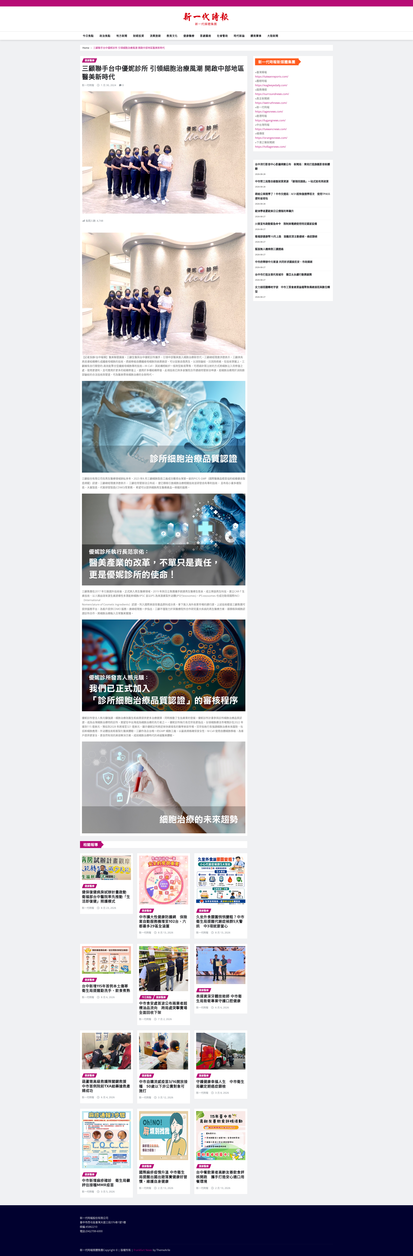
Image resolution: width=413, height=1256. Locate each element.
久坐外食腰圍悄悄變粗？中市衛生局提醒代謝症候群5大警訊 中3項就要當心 (220, 921)
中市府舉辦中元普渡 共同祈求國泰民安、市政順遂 (283, 262)
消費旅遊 (155, 35)
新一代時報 (88, 85)
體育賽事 (256, 35)
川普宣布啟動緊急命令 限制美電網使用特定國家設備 (286, 224)
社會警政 (222, 35)
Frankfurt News (143, 1250)
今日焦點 (88, 35)
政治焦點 (105, 35)
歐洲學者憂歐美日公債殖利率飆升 (274, 211)
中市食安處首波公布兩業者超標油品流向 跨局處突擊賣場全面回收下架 (163, 1008)
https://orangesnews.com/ (271, 138)
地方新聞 (121, 35)
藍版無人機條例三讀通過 (269, 249)
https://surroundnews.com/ (272, 94)
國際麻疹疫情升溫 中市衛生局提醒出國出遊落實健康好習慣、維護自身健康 (163, 1176)
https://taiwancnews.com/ (271, 129)
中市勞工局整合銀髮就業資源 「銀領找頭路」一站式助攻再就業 (292, 181)
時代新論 (239, 35)
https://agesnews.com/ (269, 111)
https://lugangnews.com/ (270, 120)
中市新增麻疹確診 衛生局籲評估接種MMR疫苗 (106, 1182)
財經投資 (138, 35)
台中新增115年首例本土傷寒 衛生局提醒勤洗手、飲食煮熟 (106, 988)
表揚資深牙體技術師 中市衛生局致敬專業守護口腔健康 (219, 998)
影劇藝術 (205, 35)
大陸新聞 (272, 35)
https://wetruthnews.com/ (271, 103)
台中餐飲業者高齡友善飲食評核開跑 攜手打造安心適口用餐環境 (220, 1176)
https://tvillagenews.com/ (270, 146)
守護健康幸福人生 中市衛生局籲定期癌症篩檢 (220, 1083)
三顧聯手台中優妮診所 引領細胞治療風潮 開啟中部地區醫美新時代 (129, 47)
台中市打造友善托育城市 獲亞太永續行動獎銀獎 (283, 274)
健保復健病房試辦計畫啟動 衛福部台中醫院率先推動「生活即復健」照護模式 (106, 896)
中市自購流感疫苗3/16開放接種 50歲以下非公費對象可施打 (163, 1086)
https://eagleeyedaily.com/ (271, 85)
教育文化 (172, 35)
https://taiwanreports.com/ (271, 76)
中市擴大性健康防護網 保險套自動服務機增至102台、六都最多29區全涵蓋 (163, 921)
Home (85, 47)
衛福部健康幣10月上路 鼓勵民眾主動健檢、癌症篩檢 (286, 236)
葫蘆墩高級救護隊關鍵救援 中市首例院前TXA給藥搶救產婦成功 (106, 1086)
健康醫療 (188, 35)
